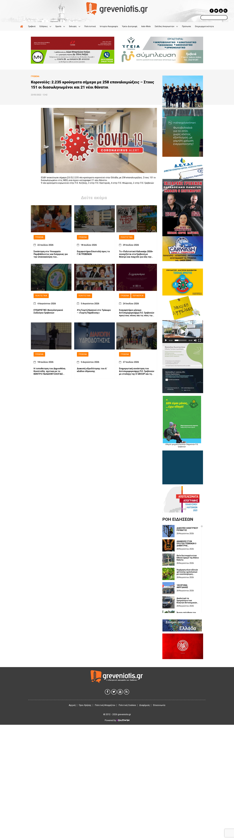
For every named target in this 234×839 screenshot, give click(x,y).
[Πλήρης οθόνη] (199, 340)
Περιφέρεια (138, 296)
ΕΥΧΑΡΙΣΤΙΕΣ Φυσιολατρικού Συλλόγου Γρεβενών (48, 311)
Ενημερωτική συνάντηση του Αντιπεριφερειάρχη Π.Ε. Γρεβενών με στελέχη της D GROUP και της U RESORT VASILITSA (136, 371)
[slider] (180, 340)
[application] (182, 331)
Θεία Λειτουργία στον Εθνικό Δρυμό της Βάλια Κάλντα (188, 557)
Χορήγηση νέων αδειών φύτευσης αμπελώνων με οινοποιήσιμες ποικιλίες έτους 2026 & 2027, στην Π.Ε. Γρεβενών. (187, 572)
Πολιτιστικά (127, 237)
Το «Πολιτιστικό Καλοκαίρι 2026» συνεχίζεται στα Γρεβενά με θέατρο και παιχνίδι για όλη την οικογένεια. (136, 254)
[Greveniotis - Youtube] (221, 11)
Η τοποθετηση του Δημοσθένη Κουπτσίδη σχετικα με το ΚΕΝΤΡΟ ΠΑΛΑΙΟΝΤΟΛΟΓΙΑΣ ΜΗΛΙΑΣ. (49, 371)
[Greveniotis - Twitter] (216, 11)
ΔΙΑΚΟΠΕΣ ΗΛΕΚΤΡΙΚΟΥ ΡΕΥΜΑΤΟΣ (187, 529)
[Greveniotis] (117, 8)
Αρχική (72, 705)
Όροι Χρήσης (85, 705)
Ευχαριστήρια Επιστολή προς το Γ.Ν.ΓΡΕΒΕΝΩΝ (93, 253)
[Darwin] (123, 720)
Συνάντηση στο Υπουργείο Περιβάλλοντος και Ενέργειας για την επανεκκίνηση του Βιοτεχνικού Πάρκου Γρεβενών (51, 254)
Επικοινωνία (159, 705)
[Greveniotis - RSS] (225, 11)
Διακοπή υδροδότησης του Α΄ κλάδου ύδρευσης (92, 370)
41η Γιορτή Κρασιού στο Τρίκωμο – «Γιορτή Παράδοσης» (94, 311)
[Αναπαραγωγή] (166, 340)
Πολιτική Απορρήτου (105, 705)
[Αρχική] (22, 26)
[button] (182, 331)
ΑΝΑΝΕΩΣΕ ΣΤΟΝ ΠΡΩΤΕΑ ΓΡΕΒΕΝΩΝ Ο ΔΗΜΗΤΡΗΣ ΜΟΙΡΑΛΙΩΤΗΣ (186, 543)
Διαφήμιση (144, 705)
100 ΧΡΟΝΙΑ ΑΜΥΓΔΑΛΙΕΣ (182, 586)
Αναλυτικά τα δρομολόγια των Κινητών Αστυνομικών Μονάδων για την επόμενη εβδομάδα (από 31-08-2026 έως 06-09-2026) (187, 600)
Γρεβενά (39, 237)
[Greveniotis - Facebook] (212, 11)
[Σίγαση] (195, 340)
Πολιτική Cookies (127, 705)
